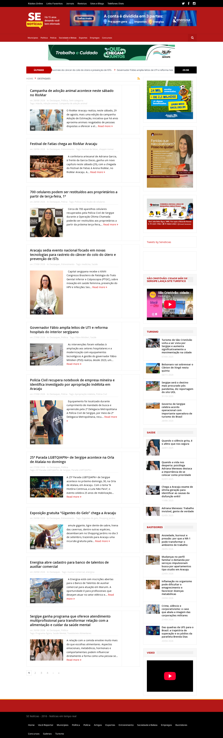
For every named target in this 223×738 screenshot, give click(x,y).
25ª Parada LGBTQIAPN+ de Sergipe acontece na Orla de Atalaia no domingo (72, 459)
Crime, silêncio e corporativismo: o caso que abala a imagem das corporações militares (176, 610)
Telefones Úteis (115, 3)
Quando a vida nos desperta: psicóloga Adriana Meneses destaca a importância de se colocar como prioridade (177, 469)
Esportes (83, 38)
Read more (104, 126)
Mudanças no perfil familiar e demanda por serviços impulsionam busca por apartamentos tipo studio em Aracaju (176, 563)
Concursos (107, 38)
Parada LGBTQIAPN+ (81, 470)
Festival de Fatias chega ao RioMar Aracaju (63, 144)
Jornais (70, 3)
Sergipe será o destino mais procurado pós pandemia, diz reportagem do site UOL (177, 387)
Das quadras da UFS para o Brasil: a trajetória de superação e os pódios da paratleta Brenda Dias (178, 632)
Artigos (98, 725)
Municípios (33, 38)
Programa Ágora (44, 633)
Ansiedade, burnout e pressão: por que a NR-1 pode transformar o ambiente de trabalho (176, 540)
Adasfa (39, 103)
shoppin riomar (106, 149)
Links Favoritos (54, 3)
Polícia (53, 38)
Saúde (95, 264)
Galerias (47, 733)
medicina (86, 264)
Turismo (59, 733)
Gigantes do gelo (90, 518)
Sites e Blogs (97, 3)
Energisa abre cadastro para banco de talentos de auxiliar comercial (69, 564)
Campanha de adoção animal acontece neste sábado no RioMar (72, 92)
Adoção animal (50, 103)
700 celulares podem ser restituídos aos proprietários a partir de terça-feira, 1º (73, 194)
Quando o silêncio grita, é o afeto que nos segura (177, 442)
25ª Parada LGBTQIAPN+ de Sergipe (53, 470)
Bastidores (181, 725)
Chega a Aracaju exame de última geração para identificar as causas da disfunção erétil (177, 491)
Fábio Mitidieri (82, 337)
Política (44, 38)
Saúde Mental (59, 633)
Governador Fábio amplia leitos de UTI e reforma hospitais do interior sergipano (136, 70)
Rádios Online (35, 3)
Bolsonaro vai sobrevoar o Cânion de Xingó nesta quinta (177, 367)
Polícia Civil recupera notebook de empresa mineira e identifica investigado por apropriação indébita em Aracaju (72, 384)
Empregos (94, 38)
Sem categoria (76, 100)
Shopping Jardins (107, 518)
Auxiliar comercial (76, 572)
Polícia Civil (80, 201)
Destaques (55, 100)
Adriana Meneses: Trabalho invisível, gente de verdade (178, 510)
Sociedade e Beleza (67, 38)
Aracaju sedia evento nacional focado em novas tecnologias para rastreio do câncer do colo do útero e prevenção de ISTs (73, 254)
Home (31, 725)
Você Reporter (45, 725)
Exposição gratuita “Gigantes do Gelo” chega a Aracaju (73, 513)
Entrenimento (67, 149)
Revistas (82, 3)
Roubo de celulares (96, 201)
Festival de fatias (90, 149)
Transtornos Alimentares (79, 633)
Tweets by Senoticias (159, 242)
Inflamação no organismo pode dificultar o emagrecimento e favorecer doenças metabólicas (177, 588)
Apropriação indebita (85, 394)
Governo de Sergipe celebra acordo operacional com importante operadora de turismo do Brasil (177, 410)
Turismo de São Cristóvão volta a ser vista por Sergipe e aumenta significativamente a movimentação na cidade (177, 346)
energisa (90, 572)
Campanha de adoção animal (73, 103)
